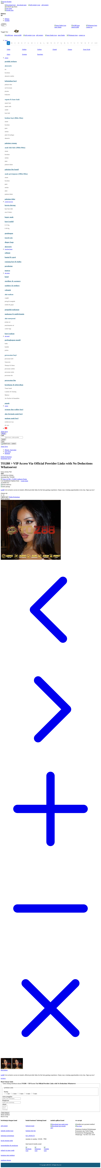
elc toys (7, 425)
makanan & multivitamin (14, 314)
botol (7, 277)
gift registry (45, 5)
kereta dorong (10, 205)
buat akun (8, 451)
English (7, 20)
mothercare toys (9, 422)
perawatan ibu (10, 380)
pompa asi (7, 322)
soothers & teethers (12, 286)
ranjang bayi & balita (13, 262)
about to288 (75, 27)
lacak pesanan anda (7, 1140)
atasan (6, 121)
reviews (3, 1078)
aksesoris (7, 138)
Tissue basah (8, 388)
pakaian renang (11, 143)
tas (5, 69)
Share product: (5, 499)
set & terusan (8, 88)
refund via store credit (7, 1150)
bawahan (7, 125)
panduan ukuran (6, 1160)
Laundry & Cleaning (10, 391)
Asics (8, 54)
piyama (7, 91)
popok (7, 403)
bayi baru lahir (9, 209)
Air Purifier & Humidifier (12, 398)
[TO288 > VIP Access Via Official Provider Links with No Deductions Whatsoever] (6, 1068)
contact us (89, 27)
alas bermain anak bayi (14, 414)
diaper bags (9, 242)
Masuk (3, 433)
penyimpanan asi (9, 325)
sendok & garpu (9, 304)
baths (6, 343)
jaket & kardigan (9, 135)
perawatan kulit (9, 358)
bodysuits (7, 94)
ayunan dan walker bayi (14, 409)
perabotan (9, 266)
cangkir (7, 298)
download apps (21, 5)
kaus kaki (7, 113)
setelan (6, 131)
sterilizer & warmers (13, 281)
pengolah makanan (12, 310)
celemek (8, 290)
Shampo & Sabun (10, 365)
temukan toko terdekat (8, 1155)
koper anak (9, 217)
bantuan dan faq (31, 1131)
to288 (2, 490)
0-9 (96, 43)
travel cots (9, 238)
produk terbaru (11, 61)
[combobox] (12, 437)
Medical (7, 395)
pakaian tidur (8, 84)
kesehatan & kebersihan (14, 385)
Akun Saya (4, 431)
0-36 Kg (7, 228)
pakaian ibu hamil (12, 169)
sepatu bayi (8, 103)
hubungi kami (30, 1126)
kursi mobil (9, 221)
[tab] (50, 1071)
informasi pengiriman (7, 1136)
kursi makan (9, 334)
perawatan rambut (10, 369)
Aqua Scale (86, 49)
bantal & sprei (10, 257)
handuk (7, 347)
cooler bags (8, 328)
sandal (6, 110)
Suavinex (40, 54)
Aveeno (24, 54)
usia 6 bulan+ (8, 212)
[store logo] (16, 32)
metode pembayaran (7, 1131)
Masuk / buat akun (10, 450)
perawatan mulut (9, 372)
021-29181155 (30, 1136)
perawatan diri (9, 375)
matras (7, 271)
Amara (70, 49)
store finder (57, 27)
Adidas (24, 49)
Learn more (24, 481)
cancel (3, 439)
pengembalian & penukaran (9, 1145)
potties (6, 350)
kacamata (7, 73)
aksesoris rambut (9, 76)
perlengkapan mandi (13, 340)
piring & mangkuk (10, 301)
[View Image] (17, 1068)
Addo (8, 49)
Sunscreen (7, 362)
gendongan (9, 233)
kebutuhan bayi (11, 81)
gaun (6, 128)
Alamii (54, 49)
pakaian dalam (9, 164)
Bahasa (7, 19)
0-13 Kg (7, 225)
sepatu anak (8, 106)
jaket (6, 161)
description (4, 1070)
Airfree (39, 49)
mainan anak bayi (11, 418)
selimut (7, 253)
